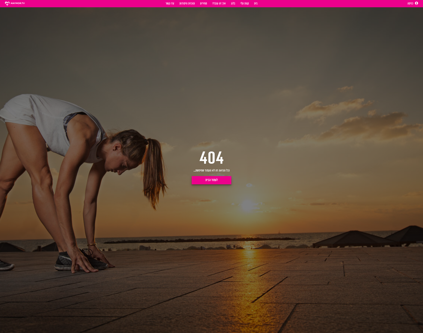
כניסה (410, 3)
